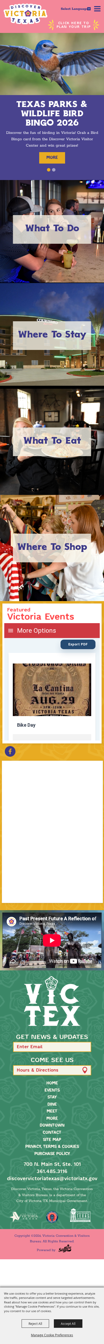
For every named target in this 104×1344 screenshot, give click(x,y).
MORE (52, 158)
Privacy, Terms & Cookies (52, 1147)
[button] (48, 170)
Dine (52, 1104)
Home (52, 1083)
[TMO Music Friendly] (52, 1217)
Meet (52, 1111)
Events (52, 1090)
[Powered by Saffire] (65, 1248)
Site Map (52, 1140)
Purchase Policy (52, 1154)
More (52, 1118)
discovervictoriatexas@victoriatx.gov (52, 1178)
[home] (52, 1001)
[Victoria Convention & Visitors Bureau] (25, 14)
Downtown (52, 1125)
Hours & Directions (37, 1070)
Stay (52, 1097)
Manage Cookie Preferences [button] (52, 1335)
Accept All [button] (68, 1323)
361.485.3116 (52, 1171)
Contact (52, 1133)
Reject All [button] (35, 1323)
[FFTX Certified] (80, 1215)
